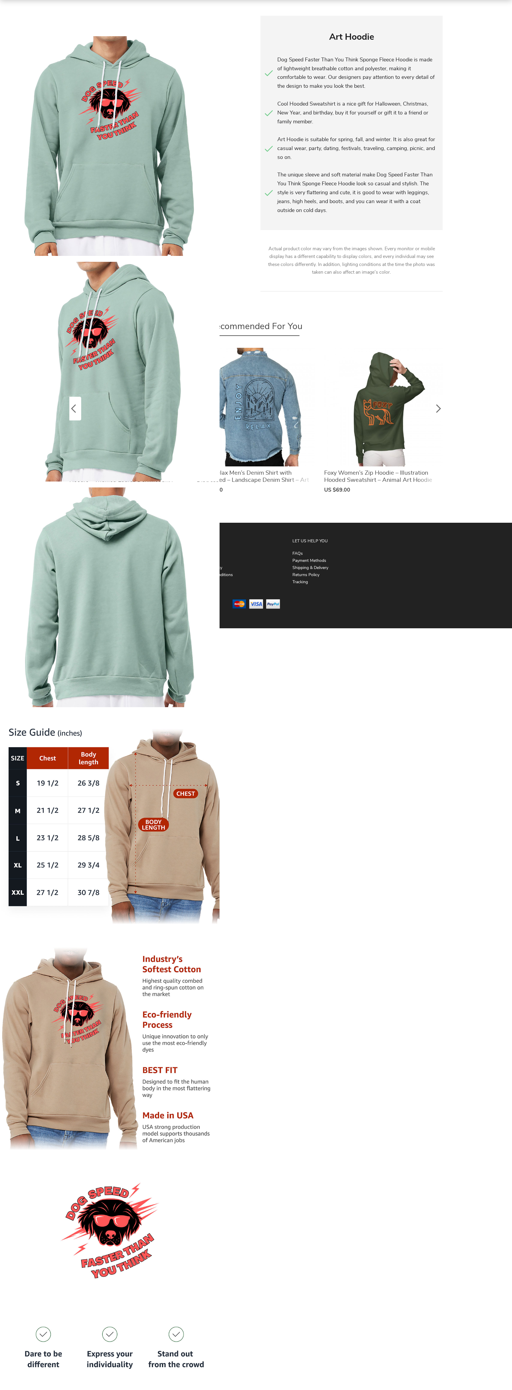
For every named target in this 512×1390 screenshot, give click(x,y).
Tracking (300, 582)
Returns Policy (305, 575)
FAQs (297, 553)
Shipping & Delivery (310, 568)
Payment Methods (309, 561)
